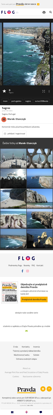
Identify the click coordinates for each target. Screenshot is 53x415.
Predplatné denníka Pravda (34, 299)
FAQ (33, 265)
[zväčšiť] (43, 91)
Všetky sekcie (30, 4)
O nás (15, 346)
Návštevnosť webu (21, 355)
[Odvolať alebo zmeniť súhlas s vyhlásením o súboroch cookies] (43, 388)
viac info (30, 405)
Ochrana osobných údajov (26, 359)
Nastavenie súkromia (32, 376)
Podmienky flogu (15, 265)
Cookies (16, 376)
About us (26, 368)
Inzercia (36, 346)
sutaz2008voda (41, 101)
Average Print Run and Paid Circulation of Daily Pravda (26, 372)
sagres (28, 101)
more (5, 101)
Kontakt (40, 265)
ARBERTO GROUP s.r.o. (26, 400)
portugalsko (16, 101)
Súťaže (36, 355)
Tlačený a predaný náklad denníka (26, 351)
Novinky (27, 265)
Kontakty (26, 346)
